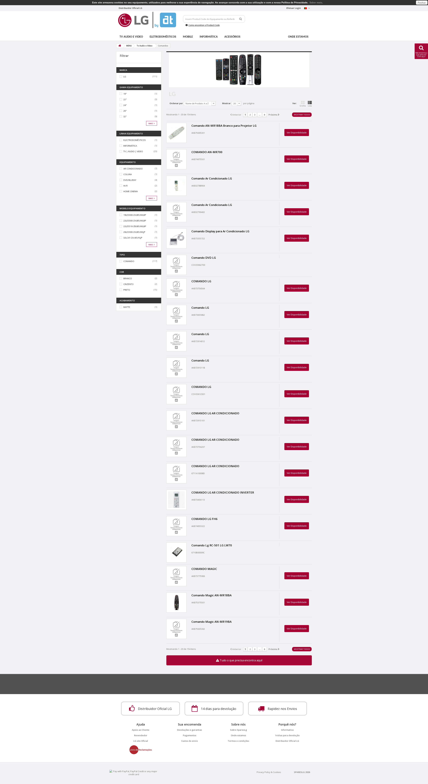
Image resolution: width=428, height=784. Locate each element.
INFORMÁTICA (130, 145)
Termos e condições (238, 740)
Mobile (188, 36)
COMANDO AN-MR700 (206, 152)
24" (125, 105)
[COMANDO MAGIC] (176, 576)
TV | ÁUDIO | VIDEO (133, 151)
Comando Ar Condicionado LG (211, 178)
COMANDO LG (201, 281)
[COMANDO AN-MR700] (176, 159)
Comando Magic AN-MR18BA (211, 595)
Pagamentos (189, 735)
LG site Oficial (140, 740)
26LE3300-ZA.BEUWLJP (134, 231)
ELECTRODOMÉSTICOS (134, 140)
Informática (209, 36)
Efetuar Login (293, 8)
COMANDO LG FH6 (204, 519)
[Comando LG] (176, 315)
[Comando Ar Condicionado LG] (176, 185)
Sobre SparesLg (238, 729)
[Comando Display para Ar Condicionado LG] (176, 238)
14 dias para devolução (287, 735)
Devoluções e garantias (189, 729)
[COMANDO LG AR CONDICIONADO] (176, 420)
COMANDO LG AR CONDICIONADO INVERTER (222, 492)
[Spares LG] (147, 20)
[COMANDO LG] (176, 288)
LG (124, 76)
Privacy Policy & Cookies (269, 772)
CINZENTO (128, 284)
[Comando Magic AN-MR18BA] (176, 602)
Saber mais (315, 2)
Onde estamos (298, 36)
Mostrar (226, 103)
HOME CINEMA (130, 191)
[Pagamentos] (134, 772)
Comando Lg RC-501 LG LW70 (211, 545)
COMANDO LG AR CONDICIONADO (215, 413)
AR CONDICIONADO (133, 168)
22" (125, 99)
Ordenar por (176, 103)
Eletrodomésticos (163, 36)
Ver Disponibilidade (297, 132)
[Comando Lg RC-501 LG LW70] (176, 552)
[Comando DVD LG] (176, 265)
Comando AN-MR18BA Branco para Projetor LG (223, 126)
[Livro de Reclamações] (140, 749)
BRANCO (127, 278)
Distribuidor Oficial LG (287, 740)
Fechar (422, 2)
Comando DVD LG (203, 258)
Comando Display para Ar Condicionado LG (220, 231)
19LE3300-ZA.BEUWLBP (134, 214)
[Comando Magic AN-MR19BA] (176, 629)
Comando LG (200, 308)
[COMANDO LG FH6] (176, 526)
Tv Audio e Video (131, 36)
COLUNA (127, 174)
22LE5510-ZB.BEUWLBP (134, 226)
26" (125, 110)
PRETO (126, 289)
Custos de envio (189, 740)
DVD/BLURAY (129, 180)
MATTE (126, 307)
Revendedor (140, 735)
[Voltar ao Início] (120, 46)
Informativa (287, 729)
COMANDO (128, 261)
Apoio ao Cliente (140, 729)
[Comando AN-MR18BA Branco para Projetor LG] (176, 133)
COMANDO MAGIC (204, 569)
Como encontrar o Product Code (204, 25)
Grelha (303, 105)
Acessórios (232, 36)
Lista (310, 105)
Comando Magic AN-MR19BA (211, 622)
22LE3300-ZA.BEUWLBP (134, 220)
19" (125, 93)
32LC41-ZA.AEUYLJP (132, 237)
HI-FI (125, 185)
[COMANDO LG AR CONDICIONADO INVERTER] (176, 499)
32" (125, 116)
